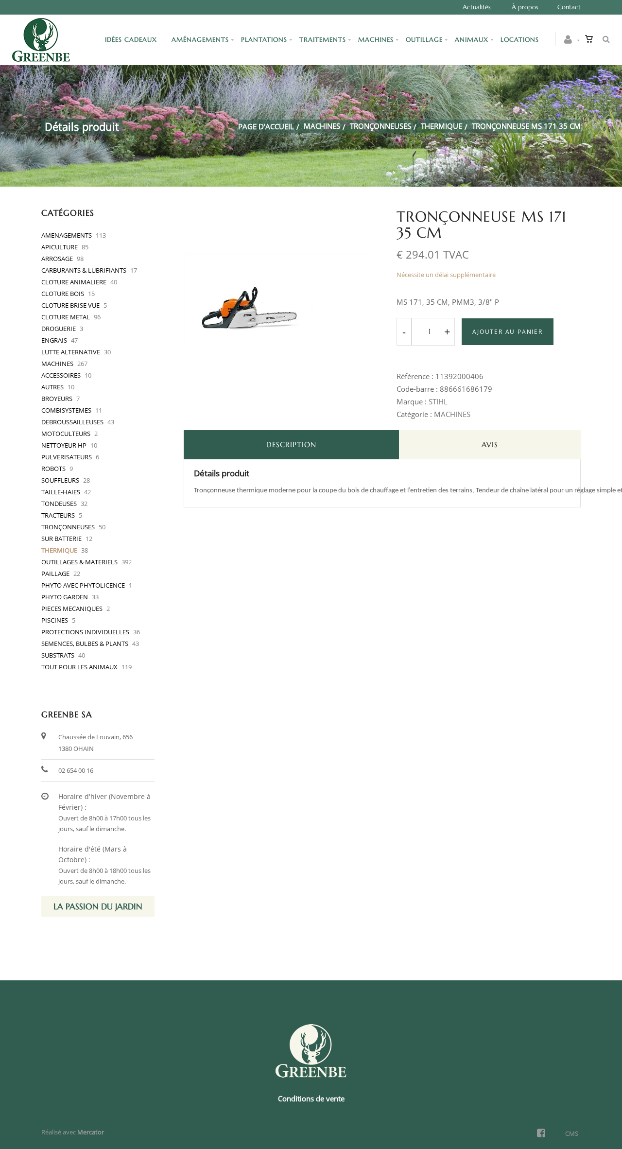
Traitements (322, 39)
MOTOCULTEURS (65, 433)
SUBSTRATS (57, 655)
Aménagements (200, 39)
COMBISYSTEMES (66, 410)
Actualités (477, 7)
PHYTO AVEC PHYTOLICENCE (83, 585)
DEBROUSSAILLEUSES (72, 422)
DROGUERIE (58, 328)
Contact (569, 7)
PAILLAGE (55, 573)
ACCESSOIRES (61, 375)
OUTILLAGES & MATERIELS (79, 561)
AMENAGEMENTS (66, 235)
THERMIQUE (441, 126)
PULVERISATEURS (66, 457)
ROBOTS (53, 468)
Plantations (264, 39)
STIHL (438, 401)
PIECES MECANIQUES (72, 608)
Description (291, 444)
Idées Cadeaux (132, 39)
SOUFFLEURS (60, 480)
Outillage (424, 39)
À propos (525, 7)
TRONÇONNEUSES (380, 126)
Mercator (90, 1132)
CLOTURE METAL (65, 317)
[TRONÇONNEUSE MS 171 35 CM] (276, 215)
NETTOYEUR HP (63, 445)
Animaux (471, 39)
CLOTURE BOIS (62, 293)
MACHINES (322, 126)
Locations (520, 39)
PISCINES (54, 620)
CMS (571, 1133)
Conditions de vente (311, 1098)
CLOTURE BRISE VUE (70, 305)
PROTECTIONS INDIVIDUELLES (85, 631)
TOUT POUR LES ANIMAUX (79, 666)
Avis (490, 444)
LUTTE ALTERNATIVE (70, 352)
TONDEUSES (59, 503)
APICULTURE (59, 247)
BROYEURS (56, 398)
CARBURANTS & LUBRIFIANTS (83, 270)
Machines (376, 39)
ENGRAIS (54, 340)
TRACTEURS (58, 515)
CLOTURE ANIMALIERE (73, 282)
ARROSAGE (57, 258)
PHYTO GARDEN (64, 596)
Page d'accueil (266, 126)
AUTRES (52, 387)
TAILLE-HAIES (60, 491)
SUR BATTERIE (61, 538)
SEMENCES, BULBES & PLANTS (84, 643)
